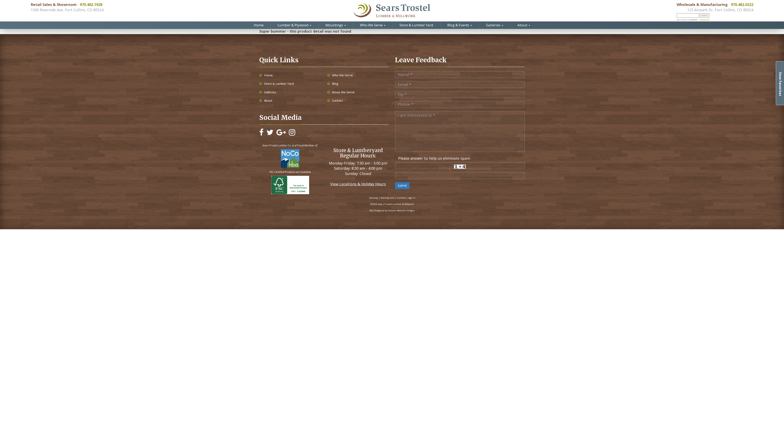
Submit (402, 185)
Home (259, 25)
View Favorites (780, 84)
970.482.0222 (742, 4)
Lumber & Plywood (293, 25)
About (522, 25)
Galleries (493, 25)
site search (682, 20)
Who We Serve (371, 25)
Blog (335, 83)
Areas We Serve (343, 92)
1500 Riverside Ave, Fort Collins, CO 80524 (67, 9)
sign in (411, 197)
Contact (337, 100)
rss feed (401, 197)
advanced (704, 20)
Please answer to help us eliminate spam (432, 158)
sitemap (373, 197)
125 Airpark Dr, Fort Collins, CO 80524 (720, 9)
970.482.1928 (91, 4)
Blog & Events (458, 25)
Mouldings (334, 25)
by (692, 20)
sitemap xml (387, 197)
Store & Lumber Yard (416, 25)
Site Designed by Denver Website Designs (392, 210)
